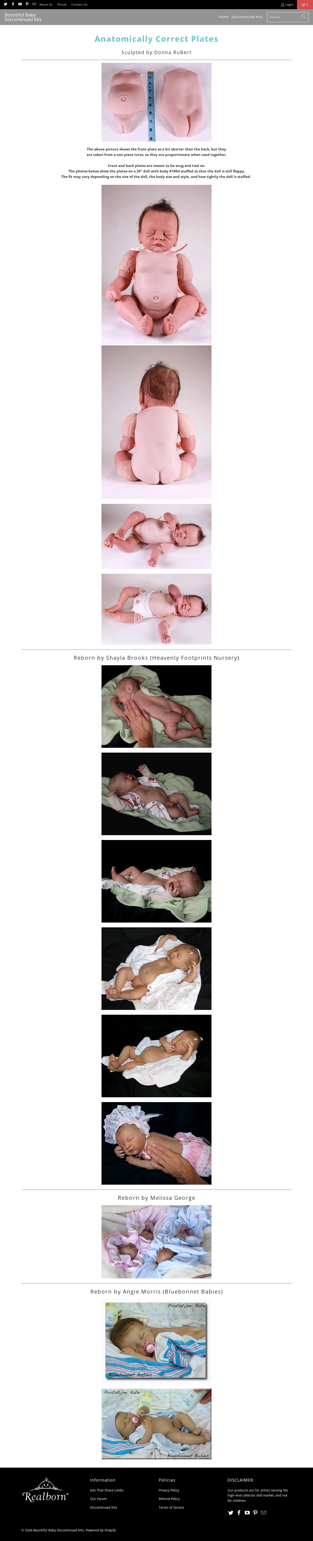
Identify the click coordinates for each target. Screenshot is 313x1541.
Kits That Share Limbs (107, 1490)
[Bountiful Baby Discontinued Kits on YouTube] (20, 4)
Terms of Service (171, 1507)
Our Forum (98, 1499)
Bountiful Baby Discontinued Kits (58, 1530)
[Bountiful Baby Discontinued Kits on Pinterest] (27, 4)
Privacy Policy (169, 1490)
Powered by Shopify (101, 1530)
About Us (46, 4)
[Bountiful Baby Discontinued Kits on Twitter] (5, 4)
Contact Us (79, 4)
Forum (62, 4)
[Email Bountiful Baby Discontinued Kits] (34, 4)
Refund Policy (169, 1499)
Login (290, 4)
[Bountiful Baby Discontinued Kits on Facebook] (12, 4)
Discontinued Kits (103, 1507)
